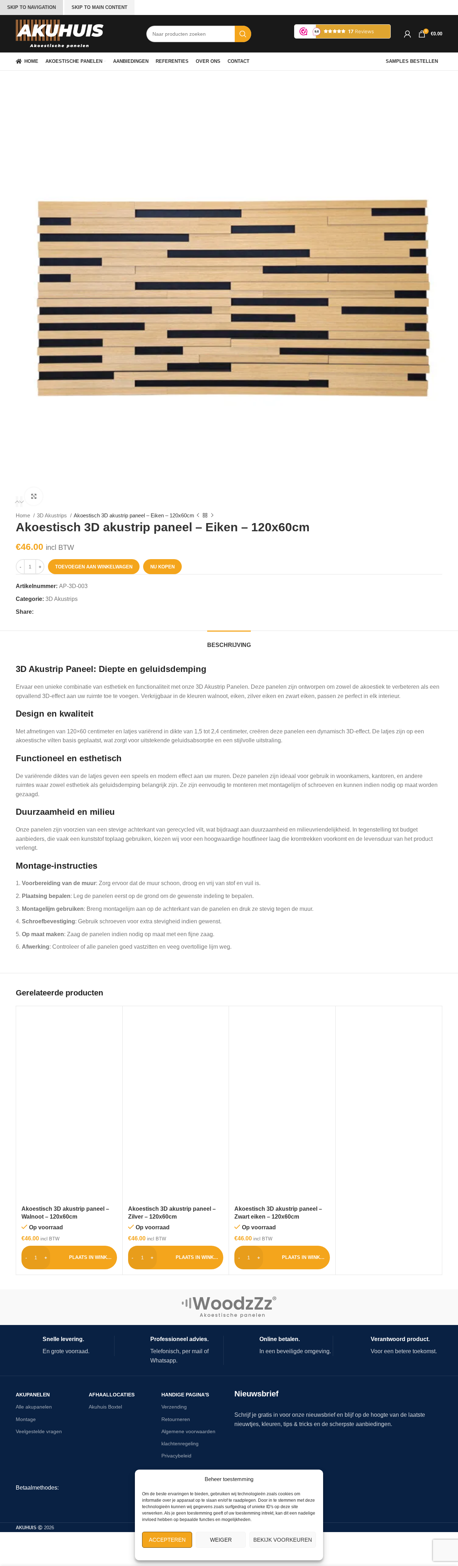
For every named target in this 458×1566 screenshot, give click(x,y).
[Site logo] (59, 33)
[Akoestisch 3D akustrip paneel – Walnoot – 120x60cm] (69, 1059)
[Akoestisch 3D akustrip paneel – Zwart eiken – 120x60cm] (282, 1059)
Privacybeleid (176, 1456)
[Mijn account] (407, 34)
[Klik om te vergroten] (34, 496)
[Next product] (212, 515)
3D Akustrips (52, 515)
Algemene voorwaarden (188, 1431)
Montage (26, 1419)
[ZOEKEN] (243, 34)
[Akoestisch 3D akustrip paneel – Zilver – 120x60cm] (176, 1059)
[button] (17, 501)
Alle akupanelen (34, 1407)
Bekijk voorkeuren (282, 1540)
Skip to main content (99, 7)
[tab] (229, 641)
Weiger (221, 1540)
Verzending (174, 1407)
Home (23, 515)
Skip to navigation (31, 7)
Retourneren (175, 1419)
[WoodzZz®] (229, 1307)
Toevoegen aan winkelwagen (93, 566)
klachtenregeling (180, 1443)
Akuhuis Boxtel (105, 1407)
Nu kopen (162, 566)
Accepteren (167, 1540)
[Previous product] (197, 515)
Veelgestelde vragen (39, 1431)
